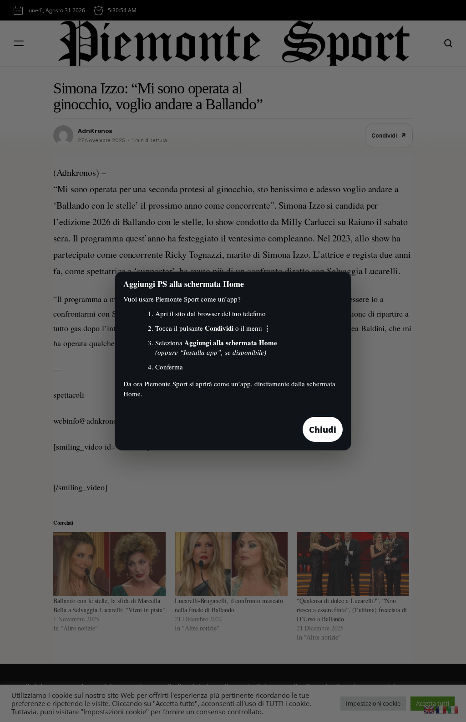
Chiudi (322, 429)
